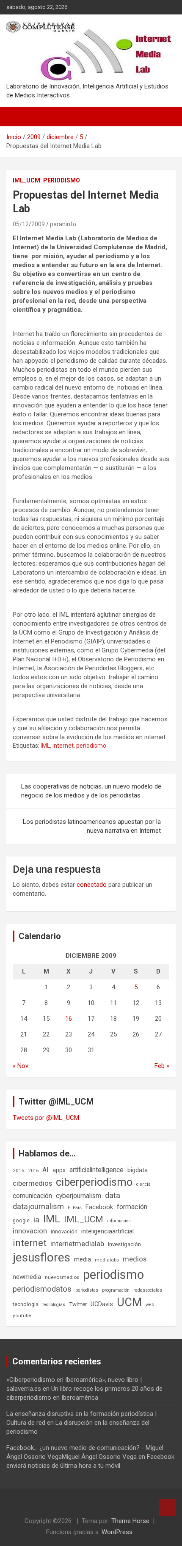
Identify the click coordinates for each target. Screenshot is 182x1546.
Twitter (78, 1304)
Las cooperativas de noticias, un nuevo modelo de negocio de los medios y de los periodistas (91, 791)
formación (132, 1207)
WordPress (117, 1532)
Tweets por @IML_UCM (46, 1118)
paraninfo (63, 224)
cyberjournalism (78, 1196)
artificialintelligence (96, 1170)
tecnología (26, 1304)
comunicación (32, 1196)
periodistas (86, 1290)
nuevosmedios (62, 1277)
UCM (129, 1302)
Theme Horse (130, 1521)
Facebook (99, 1207)
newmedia (27, 1277)
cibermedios (32, 1183)
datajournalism (38, 1206)
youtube (22, 1315)
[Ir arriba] (167, 1507)
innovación (64, 1231)
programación (116, 1290)
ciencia (143, 1184)
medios (134, 1259)
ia (36, 1219)
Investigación (124, 1244)
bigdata (137, 1170)
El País (75, 1207)
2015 (19, 1170)
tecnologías (53, 1304)
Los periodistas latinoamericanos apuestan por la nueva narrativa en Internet (92, 826)
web (150, 1304)
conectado (92, 884)
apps (59, 1170)
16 (68, 1018)
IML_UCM (26, 180)
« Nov (20, 1066)
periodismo (91, 745)
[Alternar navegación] (17, 116)
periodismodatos (42, 1289)
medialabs (107, 1260)
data (112, 1195)
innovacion (30, 1231)
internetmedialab (77, 1243)
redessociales (147, 1290)
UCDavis (102, 1304)
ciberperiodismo (94, 1182)
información (119, 1221)
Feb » (161, 1066)
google (21, 1220)
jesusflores (41, 1257)
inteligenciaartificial (107, 1231)
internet (63, 745)
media (82, 1259)
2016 (33, 1170)
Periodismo (61, 180)
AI (45, 1170)
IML (45, 745)
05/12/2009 (29, 224)
